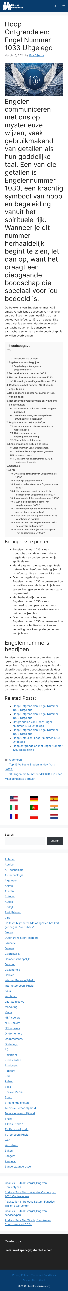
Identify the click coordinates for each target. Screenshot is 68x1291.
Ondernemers (13, 1033)
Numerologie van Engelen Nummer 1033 (35, 381)
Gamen (9, 948)
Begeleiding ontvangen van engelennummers (28, 368)
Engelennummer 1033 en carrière (28, 443)
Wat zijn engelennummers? (29, 480)
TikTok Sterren (14, 1124)
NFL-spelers (12, 1028)
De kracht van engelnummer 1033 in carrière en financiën (34, 460)
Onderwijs (11, 1044)
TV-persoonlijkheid (17, 1134)
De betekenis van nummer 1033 (27, 373)
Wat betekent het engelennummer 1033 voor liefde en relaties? (36, 517)
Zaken (9, 1150)
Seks (8, 1086)
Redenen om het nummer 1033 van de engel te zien (31, 387)
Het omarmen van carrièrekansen (31, 448)
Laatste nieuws (14, 1001)
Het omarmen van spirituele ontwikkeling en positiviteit (33, 402)
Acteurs (10, 859)
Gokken (9, 975)
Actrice (9, 864)
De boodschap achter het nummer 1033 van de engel (32, 394)
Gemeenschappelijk (17, 959)
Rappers (10, 1070)
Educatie (10, 943)
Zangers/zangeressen (18, 1166)
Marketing (11, 1007)
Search (9, 834)
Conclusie (15, 465)
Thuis (8, 1118)
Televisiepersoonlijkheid (20, 1113)
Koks (8, 991)
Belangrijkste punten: (26, 358)
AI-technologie (14, 875)
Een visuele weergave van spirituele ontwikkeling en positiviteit (33, 417)
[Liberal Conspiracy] (12, 6)
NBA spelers (12, 1017)
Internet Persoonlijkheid (20, 980)
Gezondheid (12, 969)
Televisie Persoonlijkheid (20, 1108)
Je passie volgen (23, 455)
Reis (7, 1076)
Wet (7, 1140)
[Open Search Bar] (55, 6)
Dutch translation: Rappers (21, 937)
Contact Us (29, 1280)
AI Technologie (14, 869)
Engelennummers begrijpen (24, 362)
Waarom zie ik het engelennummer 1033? (37, 498)
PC (6, 1049)
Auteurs (10, 896)
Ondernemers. (14, 1038)
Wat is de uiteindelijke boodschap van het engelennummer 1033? (36, 531)
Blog (7, 917)
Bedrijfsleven (13, 912)
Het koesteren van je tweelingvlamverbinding (26, 435)
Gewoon (10, 964)
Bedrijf (9, 907)
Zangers (10, 1156)
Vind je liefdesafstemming (27, 440)
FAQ (12, 469)
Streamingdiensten (17, 1102)
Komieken (11, 996)
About (41, 1280)
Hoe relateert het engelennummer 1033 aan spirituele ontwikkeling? (35, 510)
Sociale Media (14, 1092)
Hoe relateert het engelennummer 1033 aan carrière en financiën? (36, 524)
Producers (11, 1065)
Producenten (13, 1060)
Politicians (11, 1054)
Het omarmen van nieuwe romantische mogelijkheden (33, 428)
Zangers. (10, 1161)
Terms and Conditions (43, 1275)
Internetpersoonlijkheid (19, 985)
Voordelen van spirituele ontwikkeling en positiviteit (35, 410)
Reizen (9, 1081)
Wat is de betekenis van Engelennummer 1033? (36, 475)
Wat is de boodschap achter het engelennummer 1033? (32, 503)
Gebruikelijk (12, 953)
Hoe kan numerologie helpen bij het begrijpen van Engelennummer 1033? (35, 493)
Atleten (9, 891)
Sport (8, 1097)
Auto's (9, 901)
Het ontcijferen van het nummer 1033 (31, 377)
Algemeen (15, 759)
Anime (9, 885)
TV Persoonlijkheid (16, 1129)
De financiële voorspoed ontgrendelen (34, 451)
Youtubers (11, 1145)
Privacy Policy (20, 1275)
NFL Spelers (12, 1022)
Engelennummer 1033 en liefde (27, 422)
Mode (8, 1012)
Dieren (9, 932)
